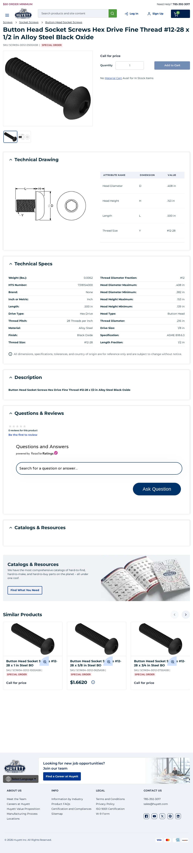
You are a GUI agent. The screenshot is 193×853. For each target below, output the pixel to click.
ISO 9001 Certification (110, 809)
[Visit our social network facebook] (146, 816)
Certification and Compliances (71, 809)
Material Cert (113, 78)
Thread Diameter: (112, 321)
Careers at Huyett (18, 804)
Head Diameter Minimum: (118, 292)
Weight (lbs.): (17, 277)
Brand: (13, 292)
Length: (13, 306)
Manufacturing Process (22, 813)
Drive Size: (107, 328)
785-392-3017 (181, 4)
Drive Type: (16, 313)
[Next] (186, 614)
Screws (7, 22)
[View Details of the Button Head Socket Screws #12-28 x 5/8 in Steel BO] (96, 639)
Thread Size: (17, 342)
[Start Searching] (113, 13)
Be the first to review (22, 435)
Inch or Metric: (18, 299)
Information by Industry (67, 799)
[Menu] (7, 15)
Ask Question (157, 489)
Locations (13, 818)
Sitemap (57, 813)
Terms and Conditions (110, 799)
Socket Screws (28, 22)
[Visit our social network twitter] (162, 816)
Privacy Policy (105, 804)
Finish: (13, 335)
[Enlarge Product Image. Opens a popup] (44, 661)
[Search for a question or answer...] (99, 468)
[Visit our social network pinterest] (170, 816)
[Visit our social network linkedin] (178, 816)
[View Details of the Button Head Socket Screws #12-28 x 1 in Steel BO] (32, 639)
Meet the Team (16, 799)
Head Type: (108, 313)
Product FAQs (60, 804)
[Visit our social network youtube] (154, 816)
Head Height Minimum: (116, 306)
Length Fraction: (111, 342)
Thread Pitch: (17, 321)
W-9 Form (103, 813)
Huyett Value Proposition (23, 809)
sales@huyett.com (156, 804)
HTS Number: (17, 285)
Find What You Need (25, 590)
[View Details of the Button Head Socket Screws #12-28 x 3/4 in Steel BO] (160, 639)
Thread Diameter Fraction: (118, 277)
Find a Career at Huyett (62, 776)
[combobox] (77, 13)
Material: (14, 328)
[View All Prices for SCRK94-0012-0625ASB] (93, 682)
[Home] (23, 13)
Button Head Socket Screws (63, 22)
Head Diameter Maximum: (118, 285)
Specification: (109, 335)
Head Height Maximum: (116, 299)
